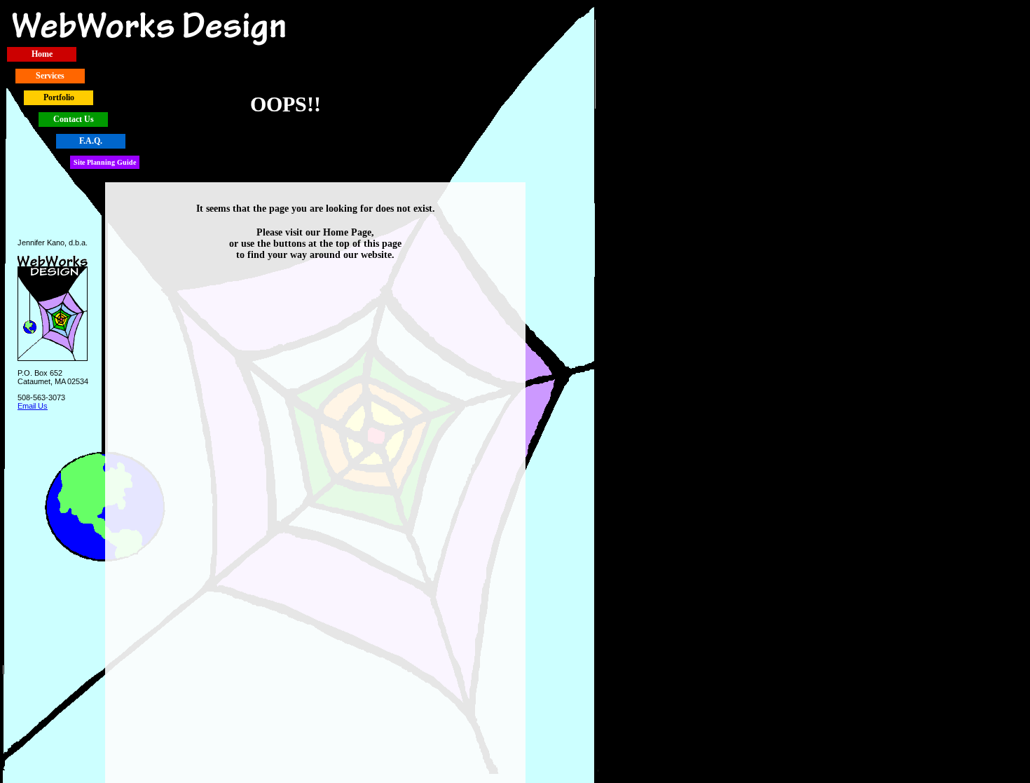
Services (50, 76)
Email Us (33, 406)
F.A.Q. (90, 141)
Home (42, 54)
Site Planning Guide (105, 162)
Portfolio (58, 97)
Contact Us (73, 119)
